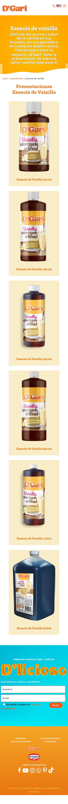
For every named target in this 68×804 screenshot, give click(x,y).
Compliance (50, 742)
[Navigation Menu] (64, 5)
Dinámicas (21, 739)
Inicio (5, 78)
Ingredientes (16, 78)
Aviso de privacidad (50, 739)
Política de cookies (21, 742)
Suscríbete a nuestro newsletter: (20, 681)
